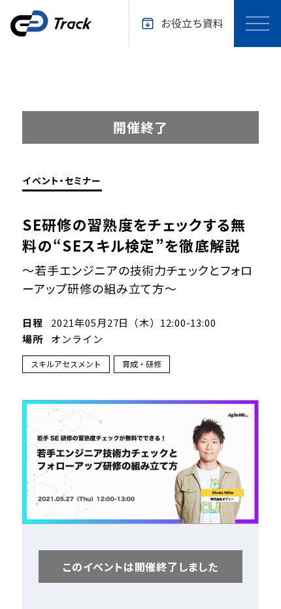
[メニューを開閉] (257, 23)
